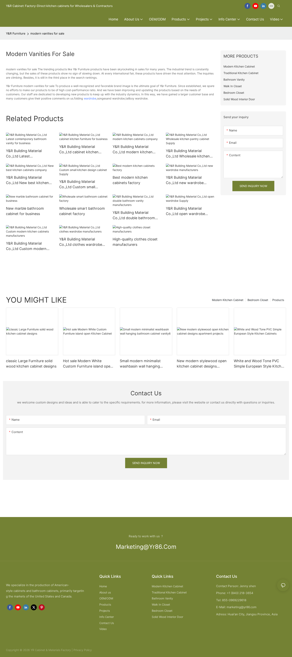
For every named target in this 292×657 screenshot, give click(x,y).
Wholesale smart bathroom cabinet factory (82, 211)
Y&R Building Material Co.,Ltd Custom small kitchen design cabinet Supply (78, 184)
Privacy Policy (82, 650)
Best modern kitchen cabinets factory (130, 180)
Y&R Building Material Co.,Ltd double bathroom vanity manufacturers (134, 215)
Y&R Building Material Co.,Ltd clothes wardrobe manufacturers (80, 242)
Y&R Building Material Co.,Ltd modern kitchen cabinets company (133, 150)
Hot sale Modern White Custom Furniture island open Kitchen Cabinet (87, 364)
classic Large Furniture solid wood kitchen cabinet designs (31, 363)
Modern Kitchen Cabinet (227, 300)
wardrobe (90, 98)
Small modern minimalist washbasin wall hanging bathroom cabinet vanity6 (141, 364)
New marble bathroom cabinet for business (25, 211)
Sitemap (97, 650)
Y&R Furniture (15, 33)
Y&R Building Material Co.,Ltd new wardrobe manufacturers (185, 180)
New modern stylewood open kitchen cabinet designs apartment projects (202, 364)
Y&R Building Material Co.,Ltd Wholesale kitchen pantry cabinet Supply (188, 154)
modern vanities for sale (47, 33)
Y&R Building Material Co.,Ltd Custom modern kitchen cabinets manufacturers (26, 246)
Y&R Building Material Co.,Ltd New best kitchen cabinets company (27, 180)
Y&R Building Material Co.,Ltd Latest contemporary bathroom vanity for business (27, 154)
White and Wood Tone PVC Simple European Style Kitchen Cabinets (259, 364)
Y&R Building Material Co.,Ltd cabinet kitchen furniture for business (79, 150)
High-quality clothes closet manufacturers (135, 242)
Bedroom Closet (258, 300)
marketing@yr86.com (146, 546)
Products (278, 300)
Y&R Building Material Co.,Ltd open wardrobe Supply (185, 211)
